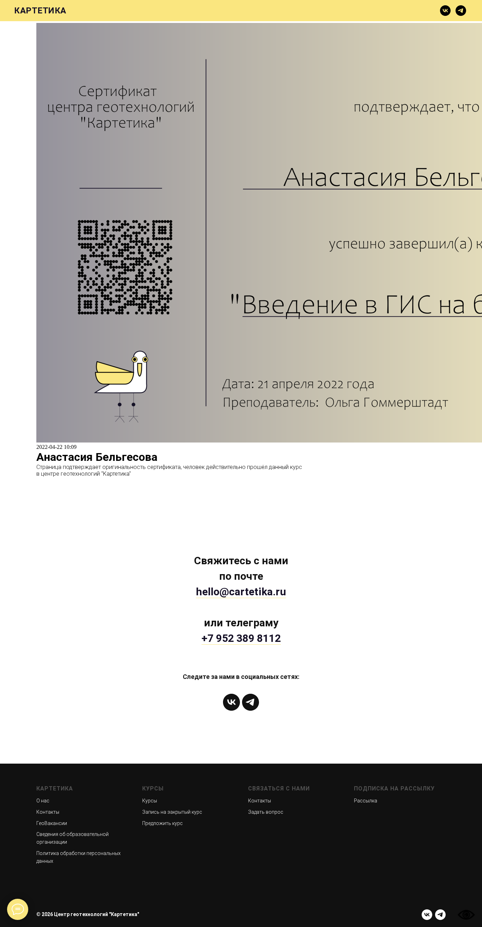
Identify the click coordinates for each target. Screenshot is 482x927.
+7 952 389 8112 (241, 638)
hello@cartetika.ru (241, 591)
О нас (42, 800)
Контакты (47, 812)
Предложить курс (162, 823)
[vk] (445, 10)
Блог (310, 10)
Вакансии (344, 10)
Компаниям (274, 10)
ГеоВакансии (51, 823)
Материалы (170, 10)
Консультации (222, 10)
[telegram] (461, 10)
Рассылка (365, 800)
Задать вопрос (265, 812)
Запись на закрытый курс (172, 812)
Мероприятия (391, 10)
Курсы (131, 10)
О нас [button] (102, 10)
